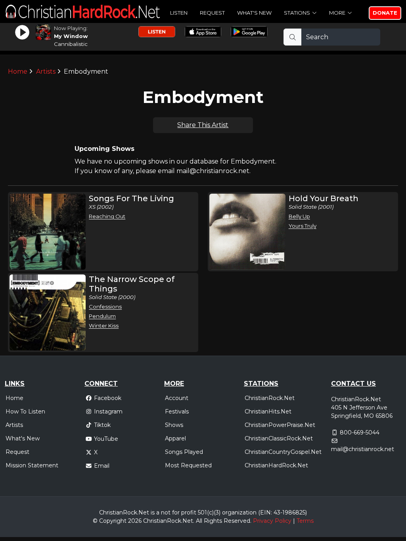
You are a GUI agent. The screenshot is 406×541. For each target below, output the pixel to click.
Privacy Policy (272, 520)
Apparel (175, 438)
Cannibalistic (71, 44)
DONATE (385, 13)
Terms (305, 520)
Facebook (107, 398)
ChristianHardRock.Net (276, 465)
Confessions (105, 306)
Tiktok (102, 425)
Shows (174, 425)
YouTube (106, 439)
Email (101, 466)
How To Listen (25, 411)
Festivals (177, 411)
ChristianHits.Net (268, 411)
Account (176, 398)
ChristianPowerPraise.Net (280, 425)
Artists (46, 71)
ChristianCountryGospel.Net (283, 452)
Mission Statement (32, 465)
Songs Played (184, 452)
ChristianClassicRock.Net (279, 438)
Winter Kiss (104, 325)
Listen (179, 13)
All (199, 520)
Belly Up (299, 216)
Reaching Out (107, 216)
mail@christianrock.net (362, 449)
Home (17, 71)
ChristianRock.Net (270, 398)
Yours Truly (302, 226)
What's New (254, 13)
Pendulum (102, 316)
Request (212, 13)
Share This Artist (202, 125)
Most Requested (188, 465)
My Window (71, 36)
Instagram (108, 411)
